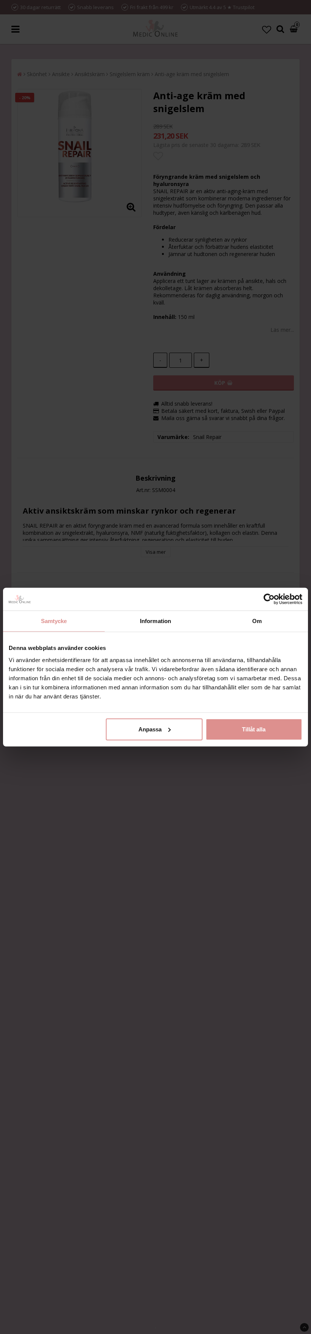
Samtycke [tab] (54, 621)
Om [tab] (257, 621)
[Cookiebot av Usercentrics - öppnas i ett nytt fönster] (269, 599)
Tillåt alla (253, 729)
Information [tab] (155, 621)
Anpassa (150, 729)
